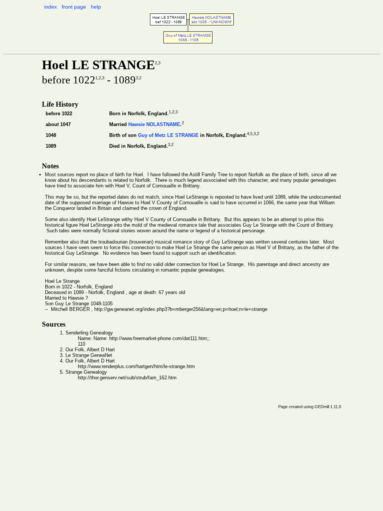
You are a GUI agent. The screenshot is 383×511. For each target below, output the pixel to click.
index (50, 7)
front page (74, 7)
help (96, 7)
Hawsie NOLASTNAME (154, 124)
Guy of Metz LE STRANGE (168, 135)
